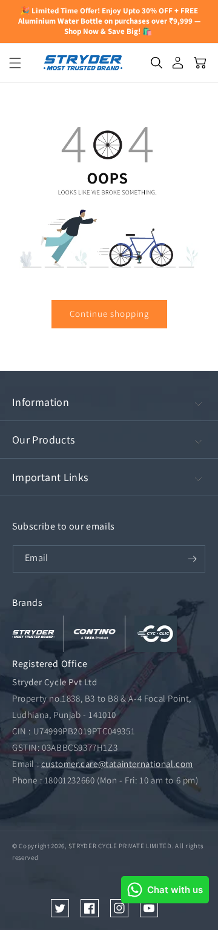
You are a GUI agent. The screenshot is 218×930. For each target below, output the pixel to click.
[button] (11, 63)
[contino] (94, 634)
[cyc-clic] (155, 634)
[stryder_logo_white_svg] (33, 634)
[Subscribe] (192, 559)
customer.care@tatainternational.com (117, 763)
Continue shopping (109, 313)
